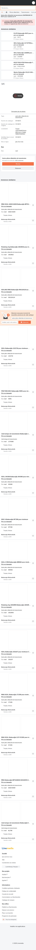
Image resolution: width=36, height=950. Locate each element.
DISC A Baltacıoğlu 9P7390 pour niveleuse (14, 519)
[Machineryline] (6, 12)
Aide (3, 859)
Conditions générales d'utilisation (11, 888)
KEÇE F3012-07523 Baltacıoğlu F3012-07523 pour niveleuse (24, 62)
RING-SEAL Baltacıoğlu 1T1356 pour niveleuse (16, 694)
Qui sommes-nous (7, 856)
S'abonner (25, 322)
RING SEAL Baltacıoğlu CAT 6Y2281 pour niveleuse (17, 737)
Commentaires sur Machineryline (11, 897)
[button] (33, 3)
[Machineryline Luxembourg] (12, 3)
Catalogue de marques (8, 900)
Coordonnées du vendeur (9, 862)
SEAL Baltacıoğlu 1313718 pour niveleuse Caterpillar (18, 348)
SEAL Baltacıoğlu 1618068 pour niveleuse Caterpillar (24, 52)
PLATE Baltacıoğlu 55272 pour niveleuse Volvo (24, 33)
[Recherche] (33, 8)
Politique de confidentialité (9, 891)
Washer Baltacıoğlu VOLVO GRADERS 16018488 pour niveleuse (24, 72)
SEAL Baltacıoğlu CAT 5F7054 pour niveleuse (24, 43)
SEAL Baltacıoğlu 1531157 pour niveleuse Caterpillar (18, 651)
